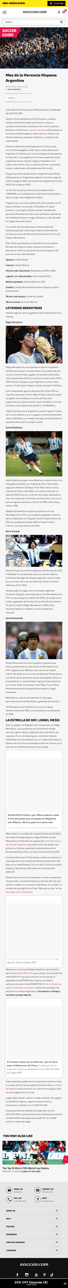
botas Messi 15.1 (24, 973)
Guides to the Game (31, 1171)
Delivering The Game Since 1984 (19, 3)
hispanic (11, 97)
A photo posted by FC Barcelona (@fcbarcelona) (31, 959)
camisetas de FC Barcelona (19, 892)
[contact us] (34, 1267)
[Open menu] (5, 13)
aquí (29, 1105)
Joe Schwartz (14, 89)
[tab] (34, 1211)
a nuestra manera (36, 130)
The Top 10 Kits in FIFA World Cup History (25, 1168)
